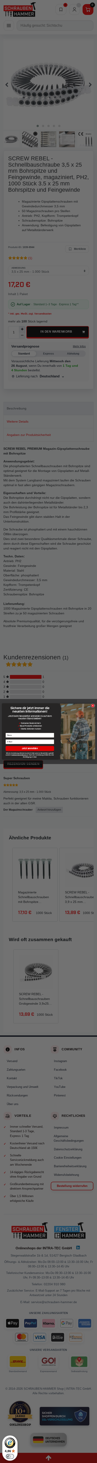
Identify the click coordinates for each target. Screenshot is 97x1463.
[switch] (10, 1456)
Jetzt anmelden (30, 748)
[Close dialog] (92, 705)
